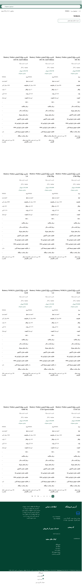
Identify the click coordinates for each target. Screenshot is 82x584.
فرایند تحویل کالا (56, 552)
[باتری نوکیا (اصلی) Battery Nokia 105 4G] (67, 39)
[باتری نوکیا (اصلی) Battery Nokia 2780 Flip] (41, 155)
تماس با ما (57, 550)
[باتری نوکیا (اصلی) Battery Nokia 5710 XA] (67, 388)
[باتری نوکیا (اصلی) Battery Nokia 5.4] (41, 272)
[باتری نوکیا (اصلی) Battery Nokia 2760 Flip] (67, 155)
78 (32, 496)
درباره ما (58, 548)
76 (38, 496)
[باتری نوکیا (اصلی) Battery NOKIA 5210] (15, 272)
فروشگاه (58, 544)
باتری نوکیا (74, 63)
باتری (78, 63)
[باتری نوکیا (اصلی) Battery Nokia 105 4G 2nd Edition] (41, 39)
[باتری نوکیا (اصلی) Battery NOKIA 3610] (67, 272)
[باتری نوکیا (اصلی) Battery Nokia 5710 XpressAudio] (41, 388)
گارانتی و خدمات (56, 554)
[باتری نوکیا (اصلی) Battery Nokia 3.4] (15, 155)
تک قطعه (33, 506)
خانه (80, 11)
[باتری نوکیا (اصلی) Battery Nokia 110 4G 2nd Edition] (15, 39)
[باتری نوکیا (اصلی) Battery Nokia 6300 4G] (15, 388)
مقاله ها (58, 546)
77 (35, 496)
